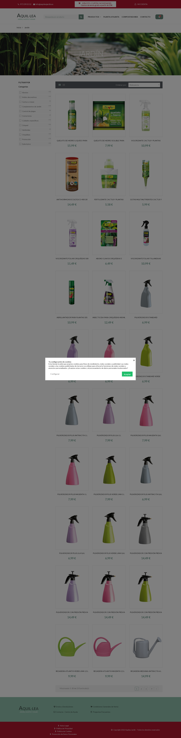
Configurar (55, 374)
